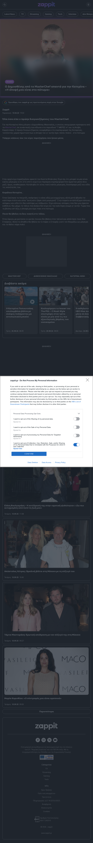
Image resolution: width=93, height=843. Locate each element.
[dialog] (46, 421)
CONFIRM (29, 454)
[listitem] (46, 413)
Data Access (46, 462)
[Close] (88, 380)
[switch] (76, 418)
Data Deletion (33, 462)
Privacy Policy (60, 462)
